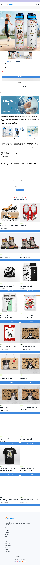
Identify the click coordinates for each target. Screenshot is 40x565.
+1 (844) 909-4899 (8, 524)
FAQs (6, 536)
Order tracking (7, 534)
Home (9, 7)
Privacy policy (7, 543)
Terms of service (8, 545)
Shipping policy (7, 547)
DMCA (6, 538)
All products (13, 7)
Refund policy (7, 551)
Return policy (7, 549)
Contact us (7, 532)
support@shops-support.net (10, 525)
